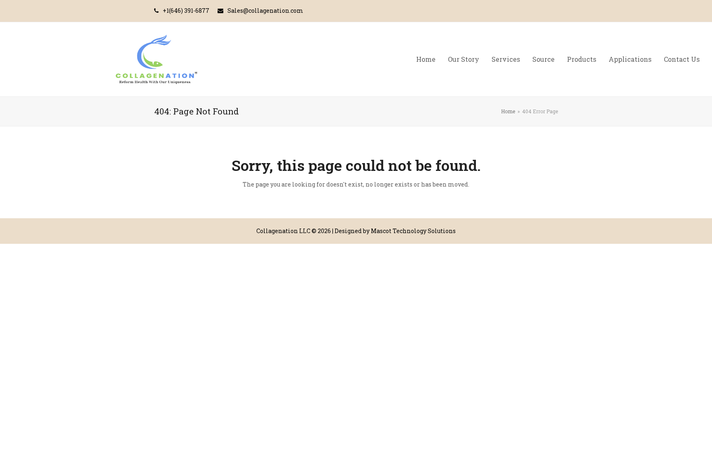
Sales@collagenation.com (265, 10)
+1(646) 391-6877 (186, 10)
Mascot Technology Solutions (413, 231)
